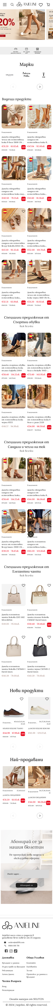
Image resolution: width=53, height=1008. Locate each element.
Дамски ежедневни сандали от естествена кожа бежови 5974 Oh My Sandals (36, 243)
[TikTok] (16, 951)
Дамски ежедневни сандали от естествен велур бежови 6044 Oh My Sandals (13, 243)
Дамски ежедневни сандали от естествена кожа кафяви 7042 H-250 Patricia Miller (11, 493)
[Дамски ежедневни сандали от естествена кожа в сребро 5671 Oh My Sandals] (39, 116)
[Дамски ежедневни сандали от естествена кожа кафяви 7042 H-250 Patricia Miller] (14, 469)
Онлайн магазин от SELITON (26, 999)
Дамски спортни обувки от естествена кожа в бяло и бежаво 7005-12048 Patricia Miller (39, 368)
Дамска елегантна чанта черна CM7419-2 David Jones (38, 669)
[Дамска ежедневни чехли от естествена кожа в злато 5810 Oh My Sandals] (14, 777)
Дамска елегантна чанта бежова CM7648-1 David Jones (13, 669)
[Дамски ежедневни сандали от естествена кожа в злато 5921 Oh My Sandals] (39, 469)
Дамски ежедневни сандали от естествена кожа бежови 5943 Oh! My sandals (39, 797)
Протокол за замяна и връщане (36, 975)
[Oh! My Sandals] (9, 74)
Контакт (31, 963)
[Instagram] (11, 951)
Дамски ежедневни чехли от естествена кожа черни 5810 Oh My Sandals (38, 295)
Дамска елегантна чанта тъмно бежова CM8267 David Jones (38, 617)
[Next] (40, 87)
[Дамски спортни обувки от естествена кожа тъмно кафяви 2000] (14, 345)
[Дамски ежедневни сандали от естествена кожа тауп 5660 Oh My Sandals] (14, 168)
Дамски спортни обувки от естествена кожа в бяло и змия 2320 (39, 420)
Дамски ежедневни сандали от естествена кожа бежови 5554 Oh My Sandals (11, 295)
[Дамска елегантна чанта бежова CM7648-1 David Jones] (14, 646)
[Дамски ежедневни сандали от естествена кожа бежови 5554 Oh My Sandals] (14, 272)
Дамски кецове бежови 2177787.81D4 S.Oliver (39, 728)
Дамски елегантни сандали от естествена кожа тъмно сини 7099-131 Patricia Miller (37, 544)
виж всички (26, 326)
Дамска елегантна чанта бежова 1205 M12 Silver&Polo (13, 617)
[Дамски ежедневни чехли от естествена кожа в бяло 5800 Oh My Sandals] (14, 116)
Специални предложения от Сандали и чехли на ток (26, 444)
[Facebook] (6, 951)
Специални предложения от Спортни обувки (26, 319)
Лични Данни (8, 974)
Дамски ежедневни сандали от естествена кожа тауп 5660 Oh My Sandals (13, 191)
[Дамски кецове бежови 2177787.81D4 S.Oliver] (39, 708)
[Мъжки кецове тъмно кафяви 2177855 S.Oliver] (14, 708)
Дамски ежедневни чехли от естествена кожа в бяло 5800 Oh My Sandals (13, 140)
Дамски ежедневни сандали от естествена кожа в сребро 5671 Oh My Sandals (37, 140)
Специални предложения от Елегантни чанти (26, 569)
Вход (4, 986)
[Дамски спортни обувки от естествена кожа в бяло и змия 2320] (39, 396)
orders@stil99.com (16, 942)
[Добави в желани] (23, 107)
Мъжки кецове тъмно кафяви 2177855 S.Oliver (13, 728)
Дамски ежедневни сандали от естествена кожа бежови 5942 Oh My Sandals (36, 191)
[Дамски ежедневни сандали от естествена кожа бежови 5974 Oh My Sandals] (39, 220)
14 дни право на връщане (13, 966)
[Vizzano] (44, 74)
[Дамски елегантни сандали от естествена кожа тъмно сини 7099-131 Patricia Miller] (39, 521)
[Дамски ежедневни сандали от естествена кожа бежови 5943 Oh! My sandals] (39, 777)
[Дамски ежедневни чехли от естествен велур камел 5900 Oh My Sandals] (14, 521)
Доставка (8, 957)
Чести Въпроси (11, 981)
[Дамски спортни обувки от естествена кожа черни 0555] (14, 396)
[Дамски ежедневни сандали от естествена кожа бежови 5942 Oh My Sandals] (39, 168)
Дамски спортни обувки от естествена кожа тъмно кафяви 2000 (13, 368)
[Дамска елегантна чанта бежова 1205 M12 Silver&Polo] (14, 594)
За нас (29, 970)
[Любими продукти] (40, 4)
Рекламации (7, 970)
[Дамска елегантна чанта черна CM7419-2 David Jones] (39, 646)
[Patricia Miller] (27, 74)
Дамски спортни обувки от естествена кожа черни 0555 (13, 420)
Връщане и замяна (10, 963)
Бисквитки (31, 966)
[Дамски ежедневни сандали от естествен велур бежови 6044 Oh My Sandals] (14, 220)
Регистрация (8, 990)
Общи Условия (35, 957)
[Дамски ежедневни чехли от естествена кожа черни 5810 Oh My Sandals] (39, 272)
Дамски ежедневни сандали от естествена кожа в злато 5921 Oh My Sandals (37, 493)
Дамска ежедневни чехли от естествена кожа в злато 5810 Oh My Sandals (14, 795)
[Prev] (13, 87)
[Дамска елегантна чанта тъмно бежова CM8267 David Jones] (39, 594)
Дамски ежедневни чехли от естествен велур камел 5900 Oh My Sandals (13, 544)
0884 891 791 (13, 945)
